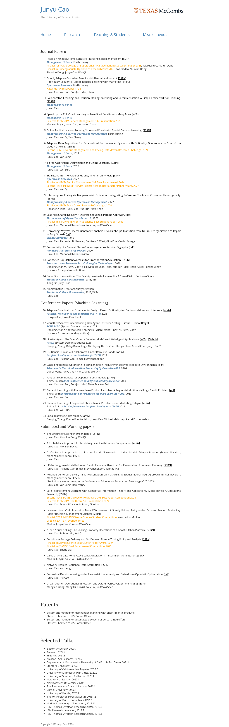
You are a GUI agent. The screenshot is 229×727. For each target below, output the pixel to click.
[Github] (126, 323)
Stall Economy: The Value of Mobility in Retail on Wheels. (79, 175)
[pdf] (128, 214)
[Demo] (136, 323)
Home (46, 34)
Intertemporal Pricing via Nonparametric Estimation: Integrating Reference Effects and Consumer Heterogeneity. (114, 195)
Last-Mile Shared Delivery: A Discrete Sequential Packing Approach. (86, 214)
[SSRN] (126, 58)
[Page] (145, 323)
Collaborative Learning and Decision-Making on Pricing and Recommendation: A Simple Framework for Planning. (114, 98)
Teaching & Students (111, 34)
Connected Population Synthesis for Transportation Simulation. (84, 260)
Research (72, 34)
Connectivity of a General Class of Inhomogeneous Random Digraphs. (88, 247)
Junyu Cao (55, 9)
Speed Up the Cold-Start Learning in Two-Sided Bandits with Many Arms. (89, 114)
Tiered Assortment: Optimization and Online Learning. (78, 162)
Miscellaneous (155, 34)
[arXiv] (135, 114)
